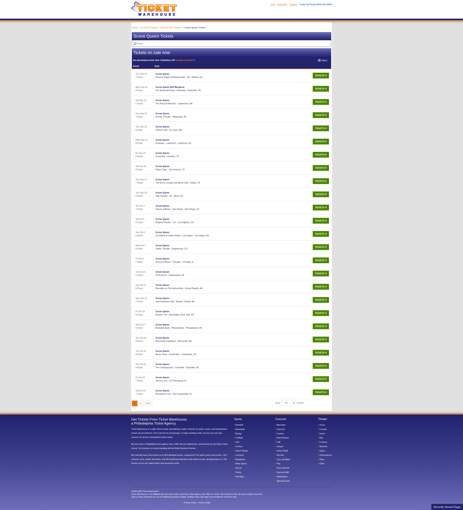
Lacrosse (239, 455)
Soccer (238, 468)
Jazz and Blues (283, 459)
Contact (293, 4)
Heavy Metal (282, 451)
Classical (280, 429)
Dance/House (282, 438)
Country (280, 433)
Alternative (281, 425)
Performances (325, 455)
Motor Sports (241, 463)
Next (148, 403)
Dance (322, 433)
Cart (273, 4)
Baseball (239, 425)
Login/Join (282, 4)
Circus (322, 425)
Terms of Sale (204, 503)
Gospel (279, 446)
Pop (278, 463)
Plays (321, 459)
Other (321, 463)
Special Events (283, 481)
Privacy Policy (190, 503)
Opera (322, 451)
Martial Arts (240, 459)
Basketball (240, 429)
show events (289, 403)
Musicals (323, 446)
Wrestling (239, 476)
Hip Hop (280, 455)
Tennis (238, 472)
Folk (278, 442)
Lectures (323, 442)
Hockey (238, 446)
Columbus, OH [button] (163, 60)
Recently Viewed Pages (447, 506)
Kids (321, 438)
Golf (237, 442)
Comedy (323, 429)
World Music (282, 476)
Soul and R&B (282, 472)
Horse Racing (241, 451)
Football (238, 438)
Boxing (238, 433)
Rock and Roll (282, 468)
